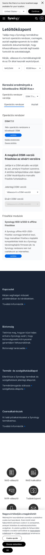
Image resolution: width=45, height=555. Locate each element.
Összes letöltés (10, 143)
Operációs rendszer (14, 104)
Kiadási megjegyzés (12, 140)
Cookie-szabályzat (22, 533)
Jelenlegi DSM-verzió (15, 187)
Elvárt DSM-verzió (14, 199)
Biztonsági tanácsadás (14, 348)
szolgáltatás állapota (13, 389)
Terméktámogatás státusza (16, 385)
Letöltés (13, 135)
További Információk (13, 304)
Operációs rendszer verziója (12, 96)
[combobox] (14, 11)
